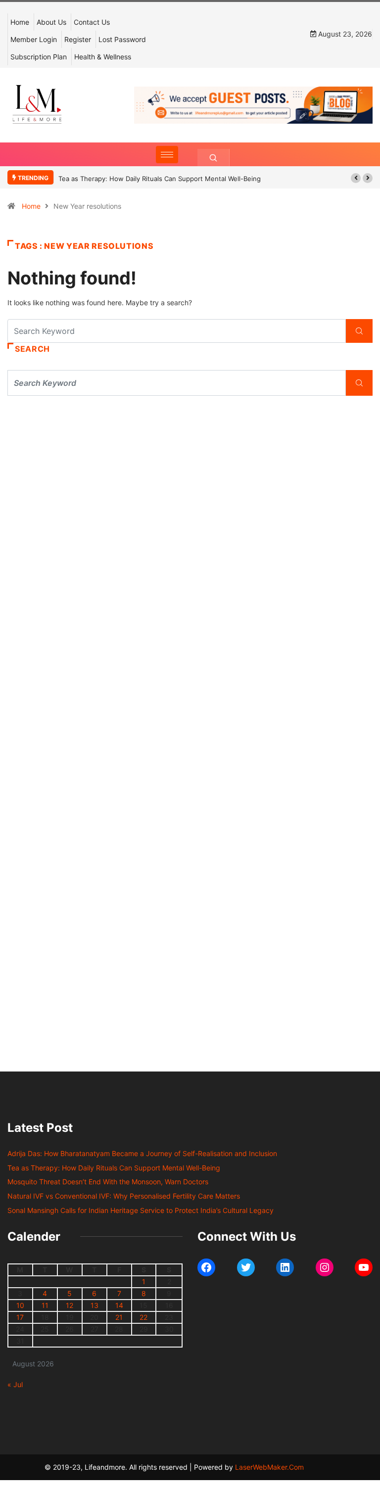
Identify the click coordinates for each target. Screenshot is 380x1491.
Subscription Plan (38, 56)
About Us (51, 22)
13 (94, 1305)
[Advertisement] (190, 494)
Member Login (33, 39)
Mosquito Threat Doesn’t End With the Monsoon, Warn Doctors (107, 1181)
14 (119, 1305)
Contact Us (92, 22)
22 (143, 1317)
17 (20, 1317)
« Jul (15, 1384)
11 (45, 1305)
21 (119, 1317)
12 (69, 1305)
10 (20, 1305)
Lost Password (122, 39)
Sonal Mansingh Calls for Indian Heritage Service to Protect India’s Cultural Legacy (140, 1210)
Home (19, 22)
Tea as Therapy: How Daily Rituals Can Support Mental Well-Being (159, 179)
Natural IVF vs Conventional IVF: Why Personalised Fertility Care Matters (123, 1196)
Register (77, 39)
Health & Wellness (102, 56)
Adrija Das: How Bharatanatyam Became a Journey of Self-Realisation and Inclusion (142, 1153)
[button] (356, 178)
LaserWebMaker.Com (269, 1467)
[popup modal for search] (213, 157)
